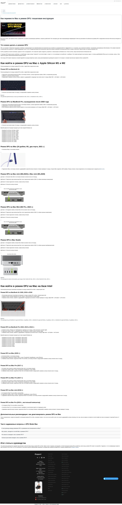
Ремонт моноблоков (65, 460)
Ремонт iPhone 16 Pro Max (66, 482)
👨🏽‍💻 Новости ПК (64, 492)
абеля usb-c (102, 168)
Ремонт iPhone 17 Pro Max (66, 486)
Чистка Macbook (50, 472)
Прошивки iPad (50, 486)
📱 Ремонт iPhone (12, 3)
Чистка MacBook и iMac (51, 464)
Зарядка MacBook (51, 470)
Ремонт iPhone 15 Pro (65, 478)
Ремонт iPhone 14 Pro (65, 474)
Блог (61, 3)
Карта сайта (50, 490)
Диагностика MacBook (51, 468)
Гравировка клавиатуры (65, 464)
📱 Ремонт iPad (21, 3)
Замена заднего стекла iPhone (66, 472)
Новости (4, 11)
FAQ (48, 488)
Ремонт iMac (50, 460)
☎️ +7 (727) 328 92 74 (40, 497)
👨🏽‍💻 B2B (63, 494)
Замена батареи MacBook (52, 476)
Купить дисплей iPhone (65, 466)
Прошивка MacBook (65, 490)
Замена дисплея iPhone (52, 482)
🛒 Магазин (55, 3)
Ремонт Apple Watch (51, 462)
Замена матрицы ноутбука (52, 474)
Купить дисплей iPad (65, 468)
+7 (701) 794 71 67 (41, 499)
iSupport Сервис (75, 447)
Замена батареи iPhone (52, 478)
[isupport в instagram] (41, 457)
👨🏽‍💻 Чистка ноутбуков (65, 462)
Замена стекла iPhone (51, 480)
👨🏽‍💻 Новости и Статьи (65, 488)
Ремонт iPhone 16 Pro (65, 480)
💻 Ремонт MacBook (30, 3)
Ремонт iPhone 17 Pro (65, 484)
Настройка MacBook (51, 466)
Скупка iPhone (50, 484)
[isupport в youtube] (44, 457)
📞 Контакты (66, 3)
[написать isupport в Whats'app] (39, 457)
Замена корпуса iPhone (65, 470)
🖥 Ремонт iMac (39, 3)
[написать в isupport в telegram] (37, 457)
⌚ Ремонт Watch (47, 3)
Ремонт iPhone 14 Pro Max (66, 476)
